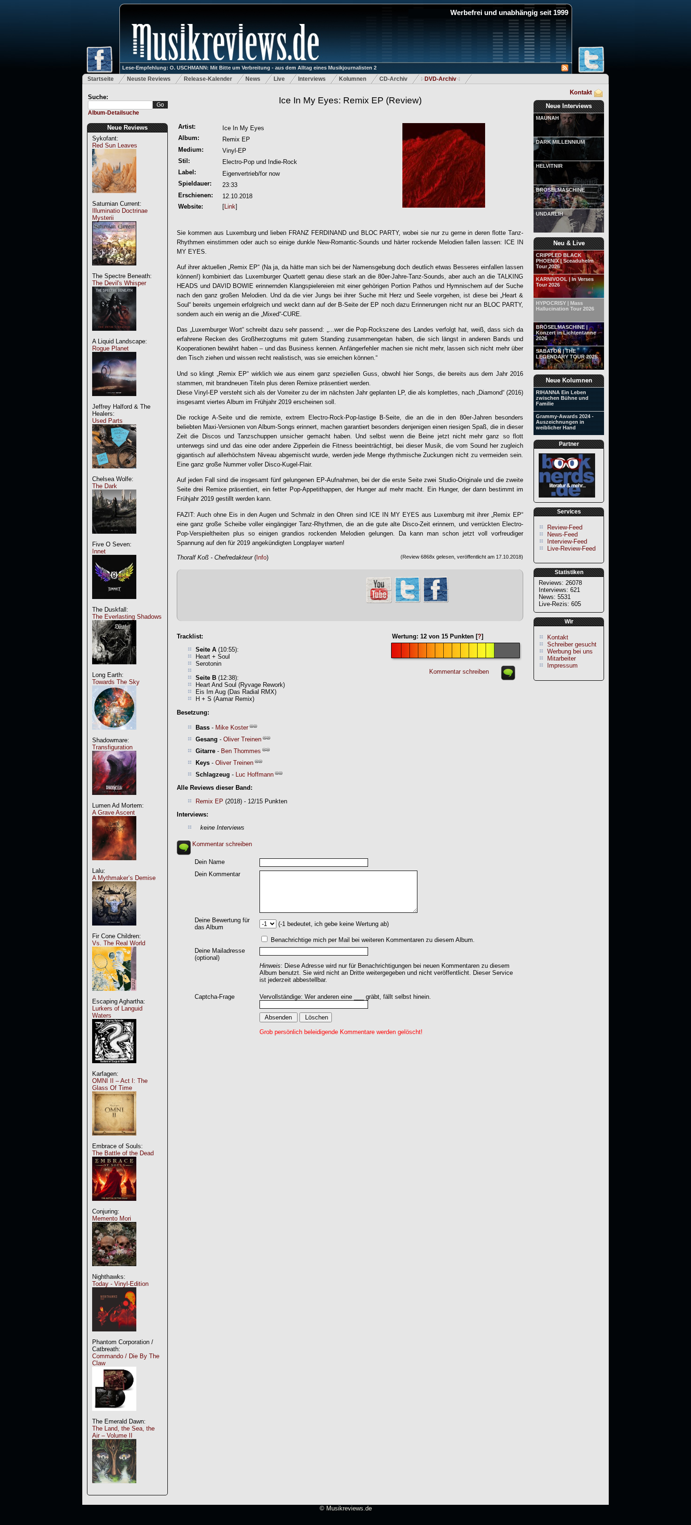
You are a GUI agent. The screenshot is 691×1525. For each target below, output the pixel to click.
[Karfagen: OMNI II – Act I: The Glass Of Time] (114, 1140)
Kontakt (581, 92)
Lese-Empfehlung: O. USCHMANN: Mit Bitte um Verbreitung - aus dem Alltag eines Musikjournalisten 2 (249, 67)
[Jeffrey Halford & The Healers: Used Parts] (114, 473)
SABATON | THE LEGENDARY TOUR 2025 (566, 353)
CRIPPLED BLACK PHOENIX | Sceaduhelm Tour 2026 (565, 260)
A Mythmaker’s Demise (124, 877)
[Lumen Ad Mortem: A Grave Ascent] (114, 865)
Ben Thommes (241, 751)
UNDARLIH (549, 214)
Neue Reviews (127, 127)
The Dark (104, 486)
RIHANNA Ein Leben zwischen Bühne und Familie (562, 397)
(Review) (350, 100)
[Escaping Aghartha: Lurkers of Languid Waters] (114, 1068)
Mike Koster (231, 727)
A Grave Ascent (113, 812)
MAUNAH (547, 118)
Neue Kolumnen (569, 380)
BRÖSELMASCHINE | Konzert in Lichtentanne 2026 (566, 332)
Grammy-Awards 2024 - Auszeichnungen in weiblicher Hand (565, 421)
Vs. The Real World (118, 943)
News (252, 79)
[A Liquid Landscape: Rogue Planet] (114, 401)
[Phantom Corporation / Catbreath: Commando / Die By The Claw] (114, 1415)
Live (279, 79)
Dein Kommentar (217, 874)
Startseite (100, 79)
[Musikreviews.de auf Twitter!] (407, 601)
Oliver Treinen (242, 739)
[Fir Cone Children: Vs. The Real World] (114, 995)
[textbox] (120, 105)
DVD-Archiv (440, 79)
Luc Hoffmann (255, 774)
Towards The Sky (116, 681)
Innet (99, 551)
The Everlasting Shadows (127, 616)
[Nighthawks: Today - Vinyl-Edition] (114, 1336)
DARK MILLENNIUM (560, 142)
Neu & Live (569, 243)
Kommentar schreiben (459, 671)
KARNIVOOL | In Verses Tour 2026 (565, 282)
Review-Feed (564, 527)
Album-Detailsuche (113, 112)
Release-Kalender (208, 79)
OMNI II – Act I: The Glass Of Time (120, 1084)
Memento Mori (111, 1218)
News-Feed (562, 534)
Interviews (312, 79)
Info (261, 557)
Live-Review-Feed (571, 548)
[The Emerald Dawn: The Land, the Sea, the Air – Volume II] (114, 1488)
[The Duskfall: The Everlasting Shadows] (114, 669)
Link (230, 206)
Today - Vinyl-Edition (120, 1283)
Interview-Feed (567, 541)
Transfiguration (112, 747)
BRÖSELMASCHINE (560, 190)
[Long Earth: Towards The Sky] (114, 734)
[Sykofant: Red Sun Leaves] (114, 198)
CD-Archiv (393, 79)
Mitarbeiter (561, 658)
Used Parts (107, 420)
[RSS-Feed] (564, 69)
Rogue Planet (110, 348)
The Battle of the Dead (123, 1153)
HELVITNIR (549, 166)
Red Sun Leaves (114, 145)
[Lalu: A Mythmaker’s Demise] (114, 930)
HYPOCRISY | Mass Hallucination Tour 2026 (565, 305)
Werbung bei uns (570, 651)
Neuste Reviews (149, 79)
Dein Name (210, 861)
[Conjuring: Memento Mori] (114, 1271)
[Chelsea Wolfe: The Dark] (114, 538)
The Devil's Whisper (119, 283)
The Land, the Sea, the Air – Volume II (123, 1432)
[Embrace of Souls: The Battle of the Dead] (114, 1205)
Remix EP (209, 801)
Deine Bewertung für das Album (222, 924)
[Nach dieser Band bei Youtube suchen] (379, 602)
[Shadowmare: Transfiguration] (114, 799)
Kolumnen (352, 79)
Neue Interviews (569, 105)
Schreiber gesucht (572, 644)
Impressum (562, 665)
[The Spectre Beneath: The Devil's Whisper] (114, 335)
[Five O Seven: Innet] (114, 603)
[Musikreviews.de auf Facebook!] (436, 601)
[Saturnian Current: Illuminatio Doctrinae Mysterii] (114, 270)
